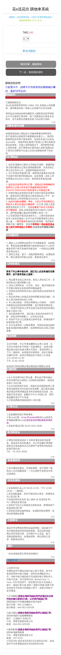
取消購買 (30, 51)
